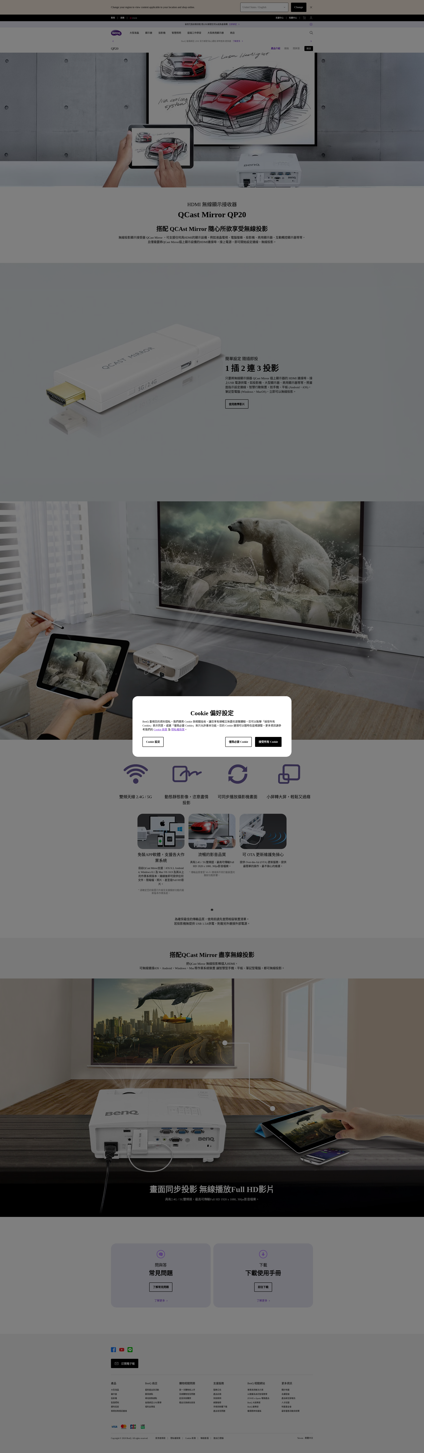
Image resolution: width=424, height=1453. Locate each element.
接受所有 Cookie (268, 741)
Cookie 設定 (153, 741)
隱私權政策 (178, 729)
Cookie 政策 (160, 729)
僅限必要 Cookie (238, 741)
